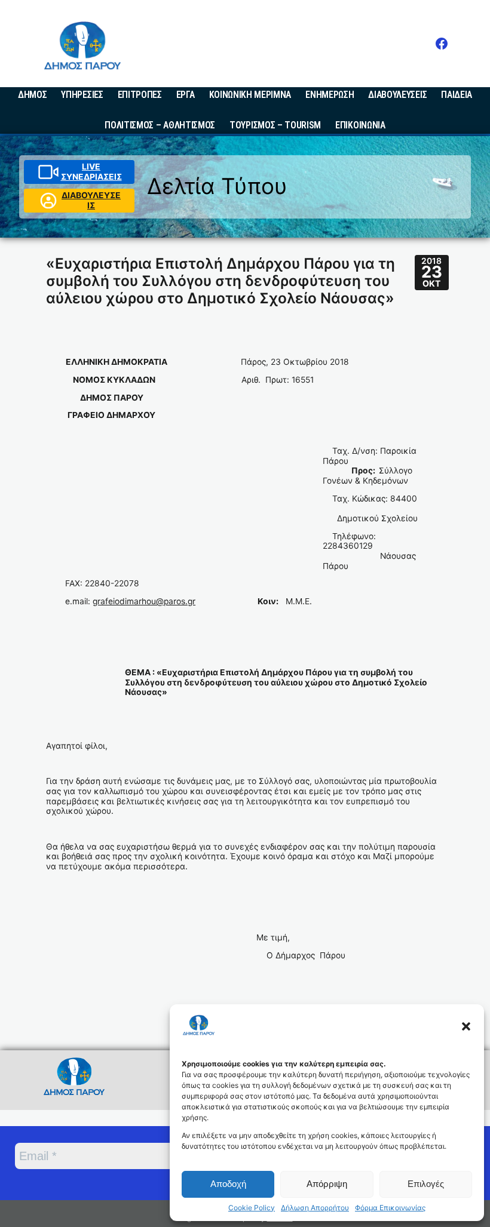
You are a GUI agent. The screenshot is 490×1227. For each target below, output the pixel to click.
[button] (466, 1026)
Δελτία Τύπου (217, 186)
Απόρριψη (327, 1184)
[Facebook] (441, 43)
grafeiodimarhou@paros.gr (144, 601)
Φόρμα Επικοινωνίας (390, 1208)
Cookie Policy (251, 1208)
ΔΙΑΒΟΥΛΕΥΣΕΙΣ (91, 200)
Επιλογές (426, 1184)
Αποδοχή (228, 1184)
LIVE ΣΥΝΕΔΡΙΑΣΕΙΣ (91, 172)
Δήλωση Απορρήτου (315, 1208)
